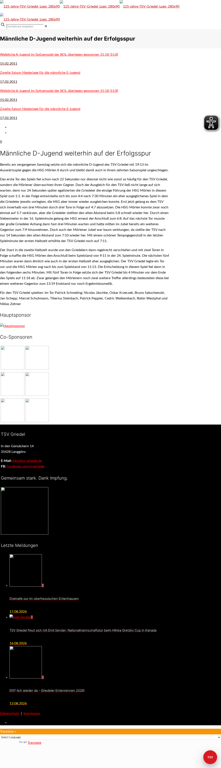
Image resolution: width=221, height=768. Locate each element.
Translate (34, 742)
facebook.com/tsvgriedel (25, 466)
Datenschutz (9, 713)
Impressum (32, 713)
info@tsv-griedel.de (27, 461)
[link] (45, 26)
